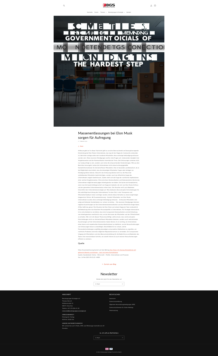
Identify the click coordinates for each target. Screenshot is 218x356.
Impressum (112, 298)
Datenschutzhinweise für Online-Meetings (121, 307)
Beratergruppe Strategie (106, 352)
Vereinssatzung (113, 310)
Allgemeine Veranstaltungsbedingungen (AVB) (122, 304)
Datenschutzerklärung (115, 301)
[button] (64, 6)
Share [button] (81, 146)
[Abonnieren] (122, 284)
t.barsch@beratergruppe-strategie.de (74, 310)
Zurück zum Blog (110, 264)
